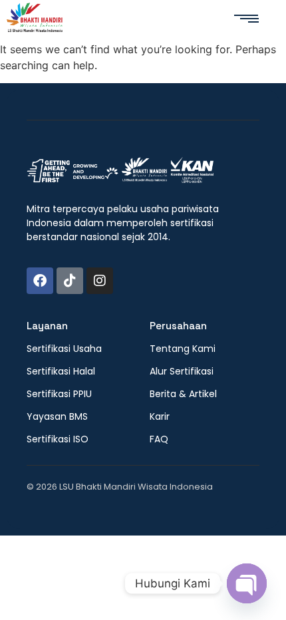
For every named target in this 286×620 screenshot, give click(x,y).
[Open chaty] (247, 583)
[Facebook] (40, 280)
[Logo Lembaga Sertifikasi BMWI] (35, 20)
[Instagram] (99, 280)
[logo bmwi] (120, 171)
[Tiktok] (70, 280)
